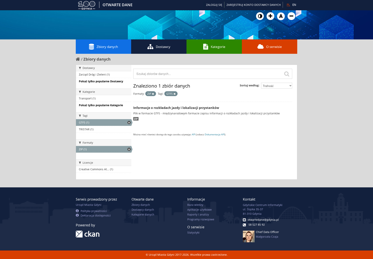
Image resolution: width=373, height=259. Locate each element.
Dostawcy (163, 46)
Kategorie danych (143, 214)
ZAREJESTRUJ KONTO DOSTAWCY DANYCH (254, 5)
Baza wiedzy (195, 205)
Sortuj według (249, 85)
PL (288, 5)
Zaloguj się (214, 5)
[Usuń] (153, 93)
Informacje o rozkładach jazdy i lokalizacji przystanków (176, 108)
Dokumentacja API (215, 134)
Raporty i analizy (198, 214)
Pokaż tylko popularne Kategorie (101, 105)
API (193, 134)
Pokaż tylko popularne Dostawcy (101, 81)
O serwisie (274, 46)
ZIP (136, 118)
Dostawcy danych (143, 209)
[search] (286, 74)
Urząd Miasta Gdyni (88, 205)
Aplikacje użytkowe (199, 209)
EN (294, 5)
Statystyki (193, 232)
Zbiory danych (107, 46)
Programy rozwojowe (200, 219)
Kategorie (218, 46)
